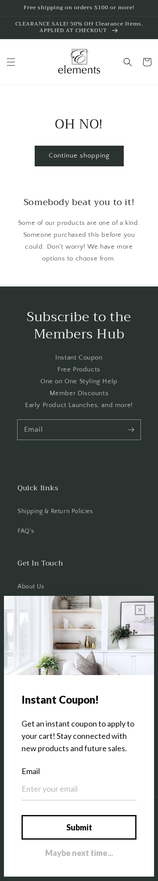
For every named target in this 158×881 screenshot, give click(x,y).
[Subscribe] (130, 429)
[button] (11, 62)
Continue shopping (79, 155)
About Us (31, 586)
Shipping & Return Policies (55, 511)
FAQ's (26, 531)
